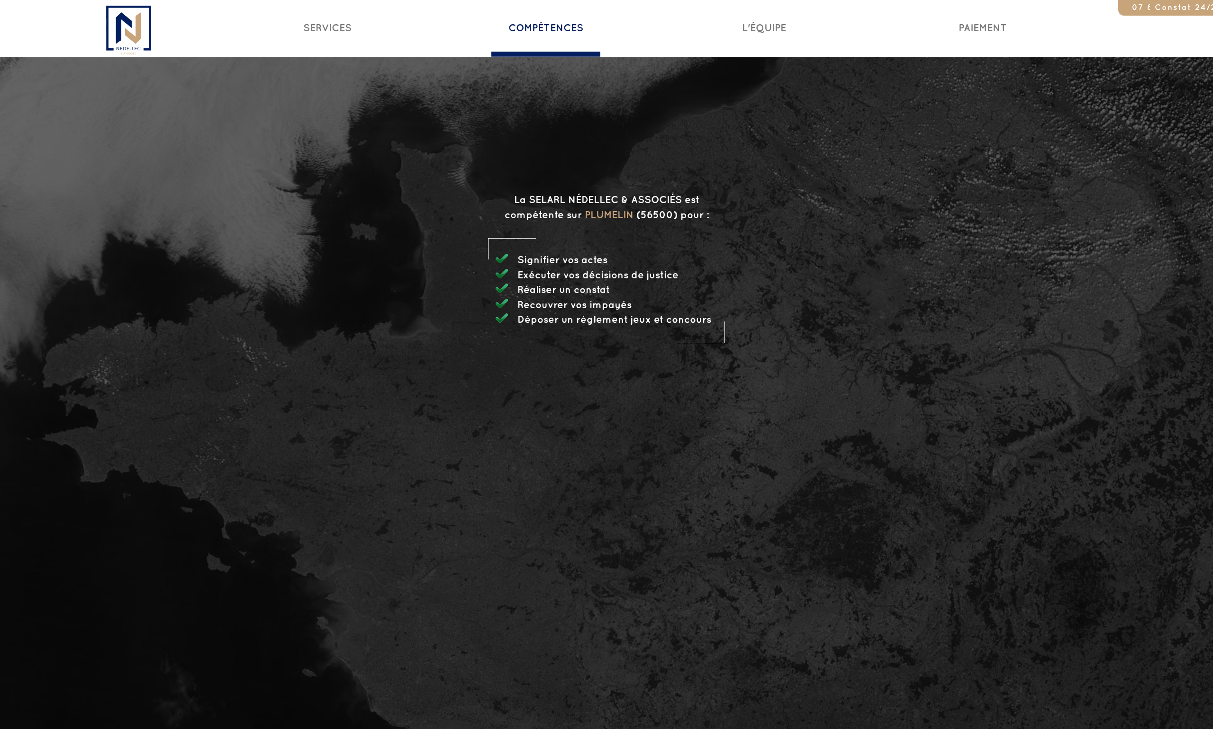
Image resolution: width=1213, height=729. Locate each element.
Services (327, 28)
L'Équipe (764, 28)
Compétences (545, 28)
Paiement (983, 28)
